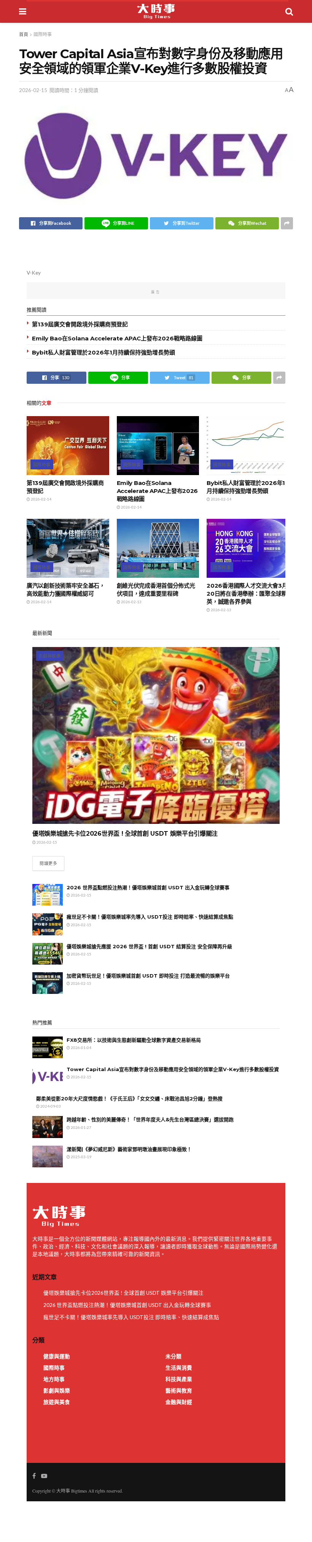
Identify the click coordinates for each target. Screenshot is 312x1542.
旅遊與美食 (56, 1402)
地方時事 (54, 1379)
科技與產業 (179, 1379)
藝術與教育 (179, 1391)
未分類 (173, 1356)
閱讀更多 (48, 863)
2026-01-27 (80, 1127)
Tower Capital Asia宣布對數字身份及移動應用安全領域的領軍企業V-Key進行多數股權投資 (173, 1069)
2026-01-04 (80, 1047)
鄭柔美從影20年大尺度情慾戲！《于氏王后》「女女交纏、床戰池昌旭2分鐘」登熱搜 (129, 1098)
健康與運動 (56, 1356)
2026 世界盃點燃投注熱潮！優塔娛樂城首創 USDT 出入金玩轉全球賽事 (148, 887)
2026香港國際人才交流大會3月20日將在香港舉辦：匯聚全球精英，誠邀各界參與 (247, 593)
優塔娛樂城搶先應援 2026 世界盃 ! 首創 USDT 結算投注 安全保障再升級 (149, 946)
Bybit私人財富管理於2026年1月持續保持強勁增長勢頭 (103, 352)
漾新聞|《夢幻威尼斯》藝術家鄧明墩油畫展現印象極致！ (129, 1149)
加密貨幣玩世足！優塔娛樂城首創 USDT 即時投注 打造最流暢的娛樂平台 (148, 976)
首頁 (23, 34)
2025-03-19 (80, 1156)
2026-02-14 (40, 499)
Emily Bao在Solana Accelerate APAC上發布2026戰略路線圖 (117, 338)
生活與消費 (179, 1368)
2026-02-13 (131, 601)
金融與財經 (179, 1402)
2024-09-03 (50, 1106)
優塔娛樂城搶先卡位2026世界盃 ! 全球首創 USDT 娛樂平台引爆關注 (125, 833)
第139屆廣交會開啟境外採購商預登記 (80, 324)
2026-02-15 (33, 90)
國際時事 (42, 34)
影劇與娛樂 (49, 655)
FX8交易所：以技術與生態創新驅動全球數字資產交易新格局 (134, 1040)
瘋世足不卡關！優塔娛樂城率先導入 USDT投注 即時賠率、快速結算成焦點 (150, 917)
